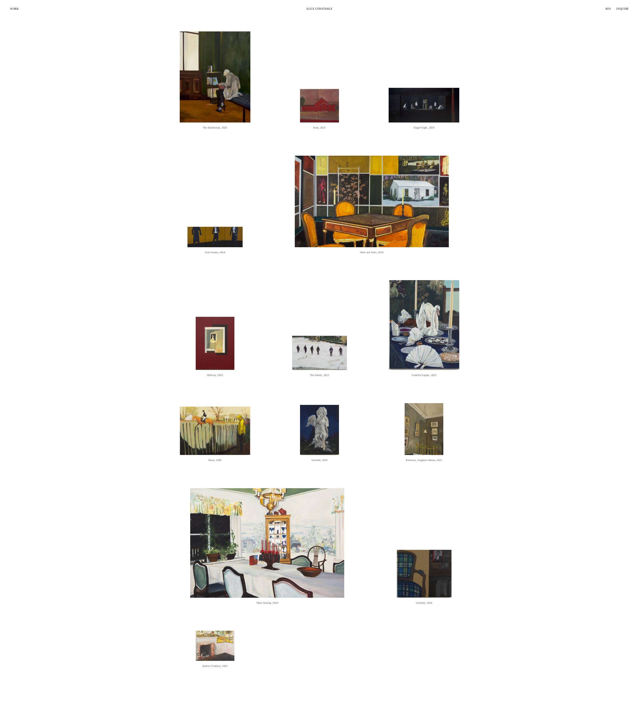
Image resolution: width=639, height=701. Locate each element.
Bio (608, 8)
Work (14, 8)
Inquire (622, 8)
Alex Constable (319, 8)
